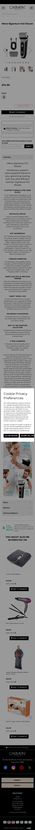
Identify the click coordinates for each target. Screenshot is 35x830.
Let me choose (11, 436)
